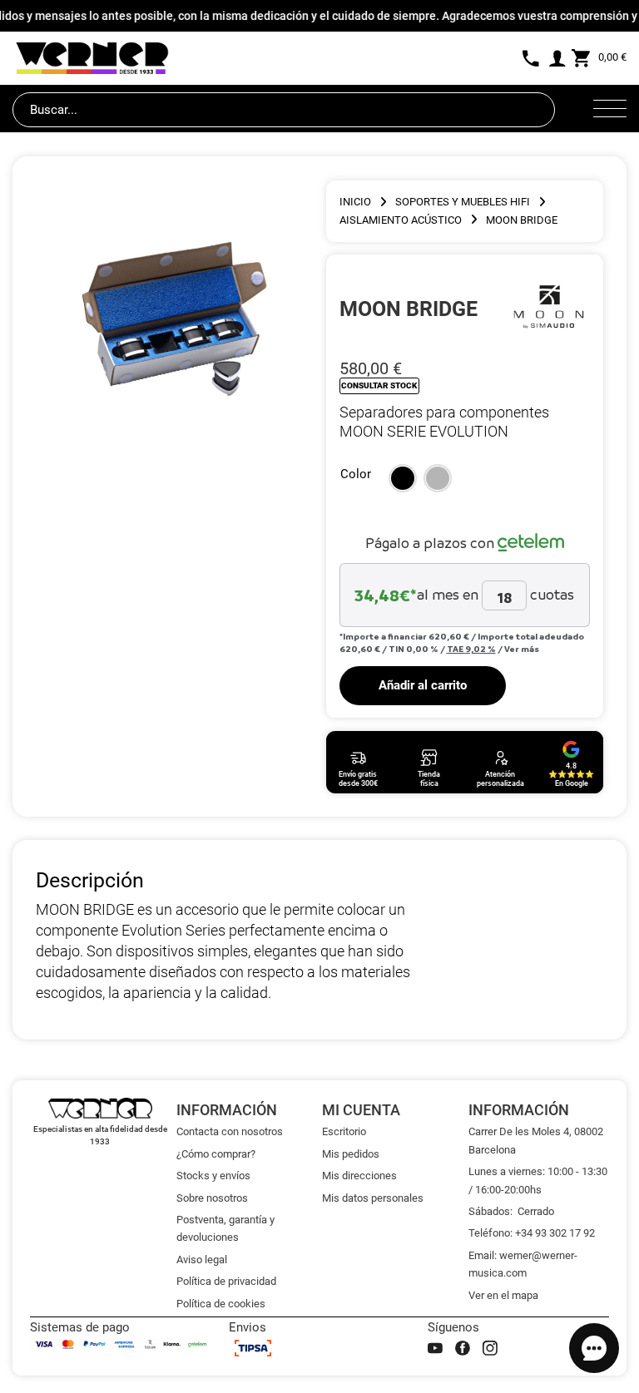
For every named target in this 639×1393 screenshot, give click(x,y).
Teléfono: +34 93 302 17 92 (531, 1233)
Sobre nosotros (212, 1198)
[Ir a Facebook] (462, 1348)
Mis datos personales (373, 1198)
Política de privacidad (226, 1281)
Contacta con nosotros (229, 1131)
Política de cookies (220, 1303)
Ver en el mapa (503, 1295)
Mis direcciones (359, 1175)
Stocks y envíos (213, 1175)
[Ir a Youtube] (435, 1348)
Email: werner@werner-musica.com (522, 1264)
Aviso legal (201, 1259)
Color (355, 474)
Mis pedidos (350, 1154)
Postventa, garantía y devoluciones (225, 1228)
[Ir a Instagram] (490, 1348)
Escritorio (344, 1131)
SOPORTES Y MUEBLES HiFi (462, 201)
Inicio (355, 201)
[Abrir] (610, 110)
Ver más (521, 649)
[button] (403, 478)
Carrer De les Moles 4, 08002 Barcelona (535, 1140)
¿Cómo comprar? (215, 1154)
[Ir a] (549, 308)
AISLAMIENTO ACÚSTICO (400, 220)
